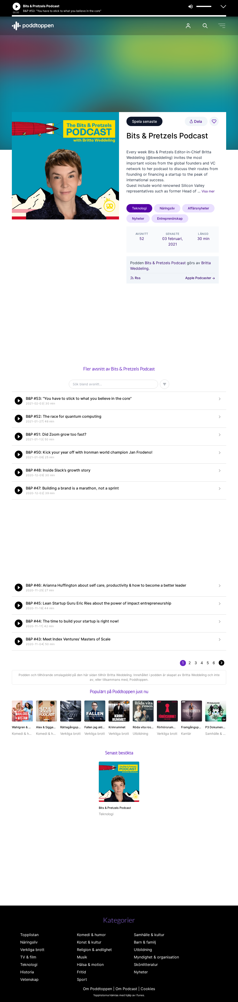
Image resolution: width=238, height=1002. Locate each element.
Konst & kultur (89, 942)
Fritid (81, 972)
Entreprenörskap (170, 218)
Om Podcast (126, 988)
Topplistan (29, 934)
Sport (82, 979)
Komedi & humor (91, 934)
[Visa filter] (164, 384)
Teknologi (139, 208)
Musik (82, 957)
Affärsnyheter (198, 208)
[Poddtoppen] (33, 25)
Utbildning (143, 949)
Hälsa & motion (90, 964)
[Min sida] (188, 25)
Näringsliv (167, 208)
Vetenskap (29, 979)
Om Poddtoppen (97, 988)
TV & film (28, 957)
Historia (27, 972)
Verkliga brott (32, 949)
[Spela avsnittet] (18, 400)
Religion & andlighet (94, 949)
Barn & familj (145, 942)
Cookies (148, 988)
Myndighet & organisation (156, 957)
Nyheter (138, 218)
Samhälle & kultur (149, 934)
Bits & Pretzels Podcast (165, 262)
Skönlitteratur (146, 964)
